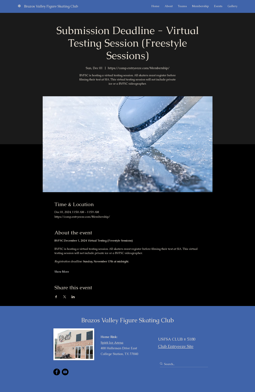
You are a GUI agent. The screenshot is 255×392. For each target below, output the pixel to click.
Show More (61, 271)
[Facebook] (56, 372)
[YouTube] (65, 372)
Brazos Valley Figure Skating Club (51, 6)
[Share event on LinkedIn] (73, 296)
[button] (218, 6)
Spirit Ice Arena (112, 343)
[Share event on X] (64, 296)
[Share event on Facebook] (56, 296)
